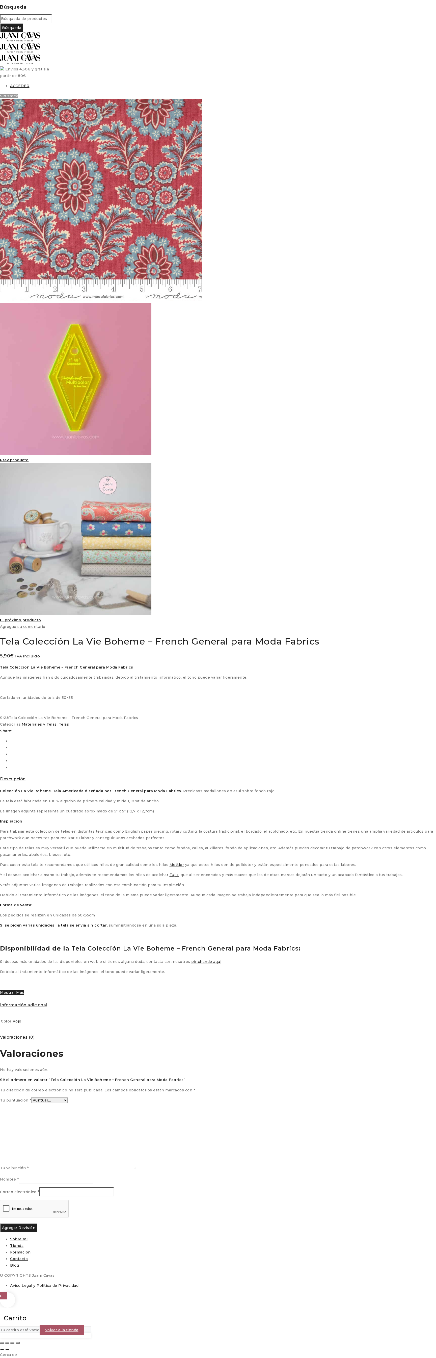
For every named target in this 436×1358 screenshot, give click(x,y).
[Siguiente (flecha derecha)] (7, 1349)
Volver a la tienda (61, 1330)
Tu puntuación (15, 1100)
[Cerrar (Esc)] (18, 1343)
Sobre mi (19, 1239)
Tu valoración (14, 1168)
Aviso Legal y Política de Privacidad (44, 1285)
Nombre (9, 1179)
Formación (20, 1252)
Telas (64, 724)
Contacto (19, 1259)
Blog (14, 1265)
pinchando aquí (206, 961)
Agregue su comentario (22, 626)
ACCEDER (20, 86)
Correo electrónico (19, 1192)
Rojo (17, 1021)
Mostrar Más (12, 992)
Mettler (177, 864)
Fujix (174, 875)
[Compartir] (12, 1343)
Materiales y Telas (39, 724)
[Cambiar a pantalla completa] (7, 1343)
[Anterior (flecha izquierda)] (2, 1349)
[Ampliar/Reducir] (2, 1343)
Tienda (16, 1245)
